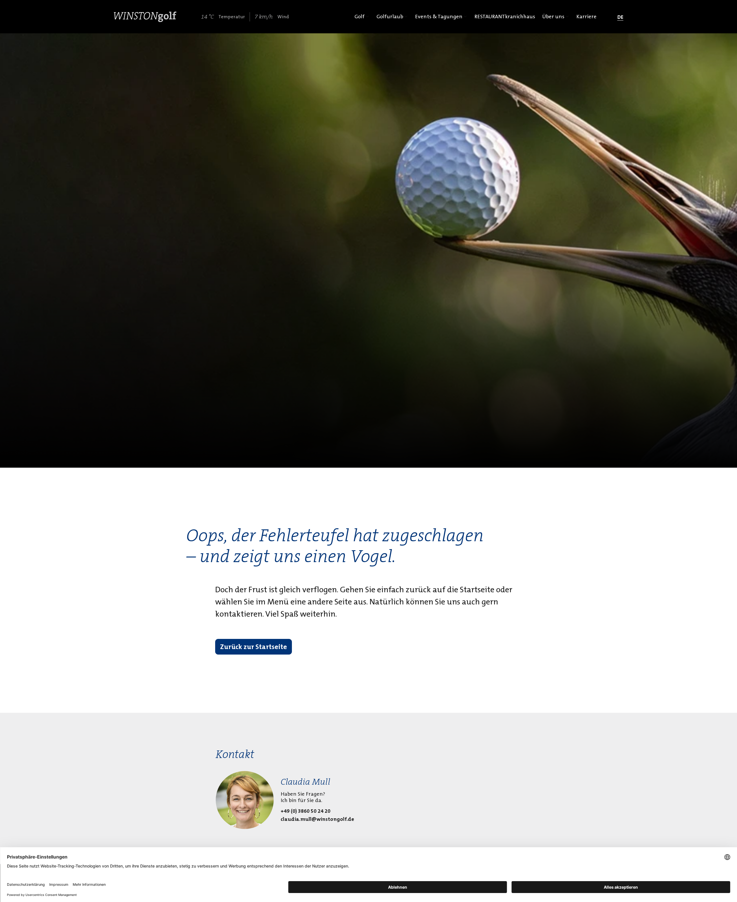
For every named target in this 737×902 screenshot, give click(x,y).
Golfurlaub (389, 17)
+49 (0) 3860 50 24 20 (305, 811)
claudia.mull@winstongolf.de (317, 819)
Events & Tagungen (438, 17)
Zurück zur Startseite (253, 647)
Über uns (553, 17)
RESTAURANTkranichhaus (504, 17)
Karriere (586, 17)
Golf (359, 17)
